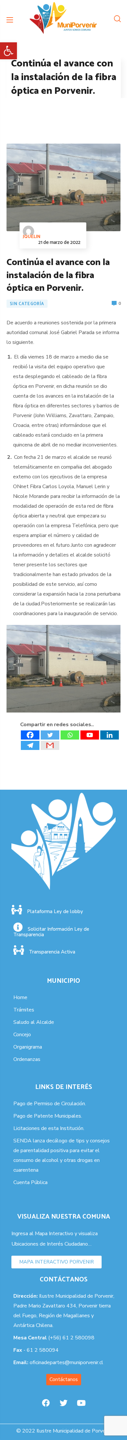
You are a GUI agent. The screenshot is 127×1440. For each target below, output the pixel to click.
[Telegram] (30, 745)
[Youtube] (89, 735)
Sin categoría (27, 304)
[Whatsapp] (70, 735)
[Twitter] (50, 735)
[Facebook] (30, 735)
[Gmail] (50, 745)
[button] (8, 50)
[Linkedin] (109, 735)
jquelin (31, 237)
